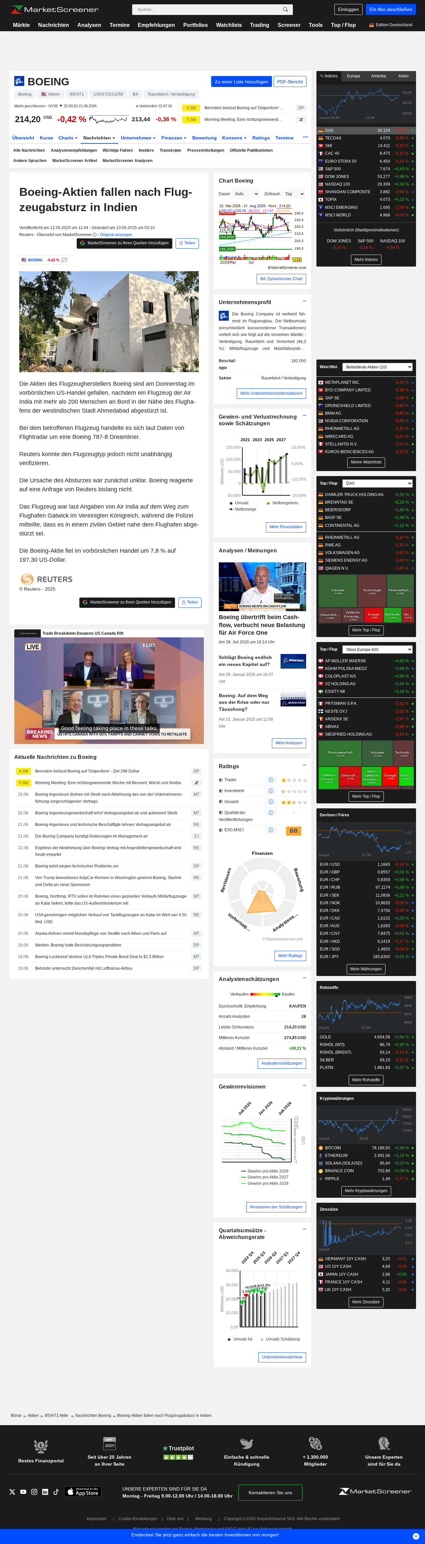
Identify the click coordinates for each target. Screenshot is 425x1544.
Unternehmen (137, 137)
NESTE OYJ (336, 711)
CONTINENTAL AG (342, 525)
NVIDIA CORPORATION (346, 421)
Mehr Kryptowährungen (366, 1190)
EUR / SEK (329, 895)
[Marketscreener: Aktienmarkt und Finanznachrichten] (54, 10)
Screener (289, 25)
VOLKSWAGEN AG (342, 552)
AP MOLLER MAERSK (345, 661)
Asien (403, 76)
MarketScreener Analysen (127, 160)
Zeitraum (272, 194)
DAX (329, 130)
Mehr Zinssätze (366, 1302)
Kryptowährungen (337, 1098)
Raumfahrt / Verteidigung (283, 378)
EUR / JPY (329, 956)
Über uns (175, 1518)
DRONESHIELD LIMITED (348, 405)
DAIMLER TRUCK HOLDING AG (354, 494)
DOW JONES (337, 176)
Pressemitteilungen (205, 150)
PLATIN (326, 1067)
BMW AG (333, 413)
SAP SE (332, 398)
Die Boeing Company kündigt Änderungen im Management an (91, 836)
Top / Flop (343, 25)
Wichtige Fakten (118, 150)
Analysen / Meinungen (248, 550)
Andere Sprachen (29, 160)
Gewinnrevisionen (242, 1087)
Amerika (378, 76)
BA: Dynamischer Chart (281, 279)
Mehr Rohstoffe (366, 1080)
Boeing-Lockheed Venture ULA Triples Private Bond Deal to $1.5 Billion (99, 956)
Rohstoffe (329, 987)
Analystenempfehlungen (74, 150)
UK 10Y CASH (338, 1289)
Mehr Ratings (290, 955)
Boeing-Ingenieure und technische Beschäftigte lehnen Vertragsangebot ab (103, 824)
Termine (120, 25)
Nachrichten (53, 25)
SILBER (327, 1060)
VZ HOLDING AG (340, 684)
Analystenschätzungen (249, 979)
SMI (328, 145)
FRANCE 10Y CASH (343, 1282)
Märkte (21, 25)
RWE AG (333, 545)
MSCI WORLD (338, 215)
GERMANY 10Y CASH (345, 1259)
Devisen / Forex (334, 815)
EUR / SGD (330, 949)
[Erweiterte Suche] (285, 9)
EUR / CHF (330, 879)
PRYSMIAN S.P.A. (341, 703)
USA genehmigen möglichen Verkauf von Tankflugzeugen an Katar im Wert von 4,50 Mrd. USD (111, 918)
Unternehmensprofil (245, 302)
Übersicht (23, 137)
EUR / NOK (330, 903)
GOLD (325, 1037)
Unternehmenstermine (282, 1357)
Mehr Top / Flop (366, 630)
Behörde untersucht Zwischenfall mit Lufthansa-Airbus (83, 968)
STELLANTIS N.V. (341, 444)
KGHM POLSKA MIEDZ (346, 668)
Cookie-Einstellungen (138, 1518)
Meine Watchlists (366, 462)
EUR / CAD (330, 918)
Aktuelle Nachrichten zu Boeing (55, 757)
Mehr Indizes (366, 259)
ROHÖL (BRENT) (335, 1052)
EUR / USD (330, 864)
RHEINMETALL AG (342, 428)
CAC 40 (332, 153)
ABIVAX (332, 726)
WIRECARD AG (339, 436)
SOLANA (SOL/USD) (343, 1163)
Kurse (46, 137)
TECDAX (333, 138)
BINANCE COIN (339, 1171)
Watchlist (328, 367)
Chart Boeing (236, 181)
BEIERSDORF (338, 510)
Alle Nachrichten (29, 150)
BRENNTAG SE (339, 502)
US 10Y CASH (338, 1266)
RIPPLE (332, 1179)
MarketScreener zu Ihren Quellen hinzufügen (128, 243)
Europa (353, 76)
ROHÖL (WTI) (332, 1044)
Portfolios (195, 25)
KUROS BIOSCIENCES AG (349, 451)
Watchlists (229, 25)
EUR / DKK (330, 910)
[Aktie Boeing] (63, 260)
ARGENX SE (336, 719)
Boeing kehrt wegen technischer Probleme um (77, 866)
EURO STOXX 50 (341, 161)
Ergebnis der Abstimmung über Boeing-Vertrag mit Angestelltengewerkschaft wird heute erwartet (108, 851)
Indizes (331, 76)
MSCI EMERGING (341, 207)
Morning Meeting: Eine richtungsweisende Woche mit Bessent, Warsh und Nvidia (244, 119)
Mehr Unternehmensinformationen (271, 393)
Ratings (261, 137)
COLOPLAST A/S (340, 676)
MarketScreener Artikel (74, 160)
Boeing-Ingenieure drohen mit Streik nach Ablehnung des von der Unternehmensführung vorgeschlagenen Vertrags (109, 798)
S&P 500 (333, 169)
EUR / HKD (330, 941)
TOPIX (331, 199)
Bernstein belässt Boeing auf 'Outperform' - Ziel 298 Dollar (244, 108)
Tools (316, 25)
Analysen (89, 25)
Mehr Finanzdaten (286, 527)
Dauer (224, 194)
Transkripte (170, 150)
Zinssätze (329, 1209)
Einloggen (348, 9)
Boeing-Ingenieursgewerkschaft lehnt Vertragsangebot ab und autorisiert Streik (106, 813)
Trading (259, 25)
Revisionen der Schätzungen (276, 1207)
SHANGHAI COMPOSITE (348, 192)
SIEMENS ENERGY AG (346, 560)
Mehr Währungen (366, 969)
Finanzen (172, 137)
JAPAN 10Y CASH (341, 1274)
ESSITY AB (335, 691)
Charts (66, 137)
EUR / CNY (330, 933)
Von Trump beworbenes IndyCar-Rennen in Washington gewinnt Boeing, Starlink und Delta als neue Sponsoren (108, 881)
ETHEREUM (336, 1155)
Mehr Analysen (289, 743)
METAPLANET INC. (342, 382)
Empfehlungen (156, 25)
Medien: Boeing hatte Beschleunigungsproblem (78, 945)
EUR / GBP (330, 872)
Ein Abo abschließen (391, 9)
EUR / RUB (330, 887)
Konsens (233, 137)
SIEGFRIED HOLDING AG (348, 734)
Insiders (146, 150)
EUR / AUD (330, 926)
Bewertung (204, 137)
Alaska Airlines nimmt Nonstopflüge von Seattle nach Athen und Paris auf (100, 933)
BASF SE (333, 517)
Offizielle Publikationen (251, 150)
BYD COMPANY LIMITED (348, 390)
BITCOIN (333, 1148)
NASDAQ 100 (337, 184)
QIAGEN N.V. (337, 568)
